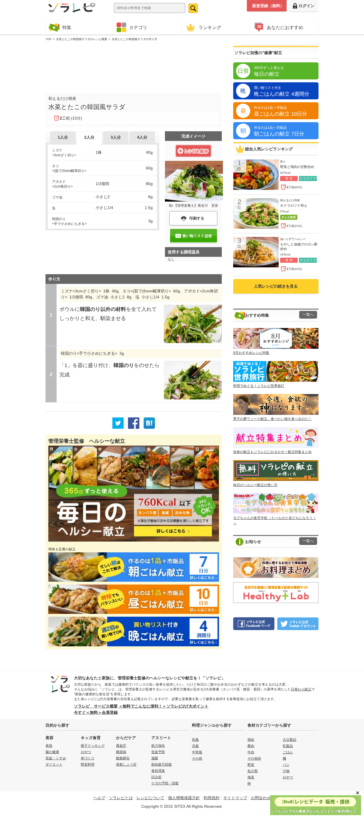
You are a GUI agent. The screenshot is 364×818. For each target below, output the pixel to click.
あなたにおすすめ (285, 27)
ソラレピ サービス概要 (96, 706)
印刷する (196, 218)
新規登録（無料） (268, 5)
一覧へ (308, 315)
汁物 (286, 771)
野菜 (250, 765)
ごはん (288, 752)
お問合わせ (261, 798)
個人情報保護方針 (184, 798)
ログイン (307, 5)
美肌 (49, 746)
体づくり (87, 758)
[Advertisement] (134, 66)
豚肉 (250, 746)
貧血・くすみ (56, 758)
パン (286, 765)
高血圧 (121, 746)
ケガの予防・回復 (165, 783)
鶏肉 (250, 740)
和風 (195, 740)
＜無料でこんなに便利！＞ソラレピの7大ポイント (163, 706)
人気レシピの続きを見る (276, 286)
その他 (197, 758)
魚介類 (252, 771)
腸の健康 (52, 752)
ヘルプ (99, 798)
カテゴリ (138, 27)
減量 (154, 758)
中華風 (197, 752)
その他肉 (254, 758)
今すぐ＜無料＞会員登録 (96, 712)
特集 (66, 27)
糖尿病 (121, 752)
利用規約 (212, 798)
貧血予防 (158, 752)
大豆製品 (289, 740)
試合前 (156, 777)
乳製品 (288, 746)
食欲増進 (158, 771)
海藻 (250, 777)
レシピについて (150, 798)
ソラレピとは (121, 798)
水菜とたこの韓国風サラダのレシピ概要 (81, 39)
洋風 (195, 746)
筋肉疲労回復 (161, 764)
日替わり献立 (301, 689)
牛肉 (250, 752)
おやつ (86, 752)
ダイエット (54, 764)
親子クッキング (93, 746)
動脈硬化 (123, 758)
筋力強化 (158, 746)
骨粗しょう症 (126, 764)
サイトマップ (235, 798)
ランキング (209, 27)
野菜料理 (87, 764)
